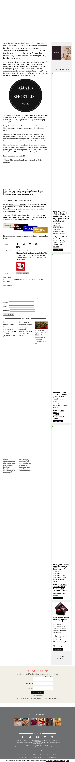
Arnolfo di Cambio (59, 586)
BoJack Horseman (58, 231)
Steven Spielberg (58, 244)
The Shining (57, 225)
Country (30, 688)
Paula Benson (46, 24)
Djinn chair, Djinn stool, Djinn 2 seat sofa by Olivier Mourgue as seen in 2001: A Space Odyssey (60, 397)
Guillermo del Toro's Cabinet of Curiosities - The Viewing (60, 579)
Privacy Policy (43, 754)
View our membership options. (48, 698)
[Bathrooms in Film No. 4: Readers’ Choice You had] (18, 722)
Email (5, 306)
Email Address (28, 679)
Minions (55, 233)
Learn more (49, 760)
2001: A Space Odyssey (60, 405)
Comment (7, 286)
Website (6, 310)
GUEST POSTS (51, 757)
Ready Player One (58, 227)
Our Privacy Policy (38, 695)
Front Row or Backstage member (16, 219)
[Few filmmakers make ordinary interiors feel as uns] (49, 722)
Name (6, 302)
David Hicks (64, 237)
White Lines (56, 407)
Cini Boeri (63, 584)
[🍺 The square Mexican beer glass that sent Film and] (26, 722)
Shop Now (58, 249)
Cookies (49, 754)
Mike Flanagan (58, 245)
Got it (67, 760)
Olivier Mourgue (58, 411)
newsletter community (17, 204)
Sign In (54, 754)
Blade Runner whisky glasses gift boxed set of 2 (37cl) (61, 619)
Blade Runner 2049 (59, 575)
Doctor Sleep (57, 229)
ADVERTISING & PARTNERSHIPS (30, 757)
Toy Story (62, 233)
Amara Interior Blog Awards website (16, 152)
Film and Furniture (59, 239)
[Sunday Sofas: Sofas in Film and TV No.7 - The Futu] (33, 722)
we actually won (29, 64)
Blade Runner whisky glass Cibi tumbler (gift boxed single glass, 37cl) (61, 566)
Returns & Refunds (33, 754)
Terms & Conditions (23, 754)
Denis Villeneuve (58, 589)
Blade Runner (57, 573)
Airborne (56, 414)
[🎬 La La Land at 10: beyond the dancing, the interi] (41, 722)
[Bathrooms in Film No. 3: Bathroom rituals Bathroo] (57, 722)
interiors (26, 273)
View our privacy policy (59, 760)
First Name (29, 683)
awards (19, 273)
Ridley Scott (65, 590)
